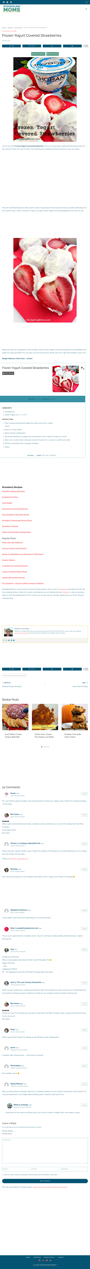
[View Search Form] (86, 2)
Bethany (14, 869)
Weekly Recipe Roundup (11, 684)
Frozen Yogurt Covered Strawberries (14, 675)
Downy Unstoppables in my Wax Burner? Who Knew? (23, 554)
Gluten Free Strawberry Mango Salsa (16, 532)
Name (6, 1169)
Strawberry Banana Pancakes (13, 491)
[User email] (14, 640)
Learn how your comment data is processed (50, 1187)
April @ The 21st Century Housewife (25, 982)
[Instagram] (7, 2)
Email (35, 1169)
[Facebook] (3, 2)
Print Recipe (53, 54)
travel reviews (23, 633)
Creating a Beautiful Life (19, 859)
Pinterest (65, 592)
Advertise (37, 1257)
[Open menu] (86, 8)
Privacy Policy (49, 1257)
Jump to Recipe (39, 54)
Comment (7, 1140)
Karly (12, 1029)
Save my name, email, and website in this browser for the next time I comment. (30, 1175)
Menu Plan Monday (80, 684)
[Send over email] (72, 46)
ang (12, 949)
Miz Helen (14, 814)
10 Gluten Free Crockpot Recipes (15, 566)
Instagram (63, 589)
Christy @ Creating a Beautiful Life (25, 843)
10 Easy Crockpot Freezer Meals (14, 572)
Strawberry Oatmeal (10, 526)
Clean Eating (18, 27)
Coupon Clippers (8, 560)
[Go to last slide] (4, 724)
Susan (13, 793)
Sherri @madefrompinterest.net (24, 928)
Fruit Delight (7, 503)
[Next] (86, 724)
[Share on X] (52, 46)
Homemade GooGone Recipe (13, 577)
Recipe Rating (7, 1131)
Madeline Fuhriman (18, 910)
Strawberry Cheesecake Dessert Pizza (17, 520)
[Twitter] (9, 640)
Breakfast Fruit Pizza (10, 497)
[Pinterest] (11, 2)
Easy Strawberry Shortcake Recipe (15, 515)
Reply (84, 793)
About (28, 1257)
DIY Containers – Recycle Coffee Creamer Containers (23, 583)
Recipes (10, 27)
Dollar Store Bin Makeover (12, 542)
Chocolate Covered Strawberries (15, 509)
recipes (17, 633)
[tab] (41, 746)
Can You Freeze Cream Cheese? (14, 548)
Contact (61, 1257)
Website (65, 1169)
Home (4, 27)
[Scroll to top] (86, 1262)
